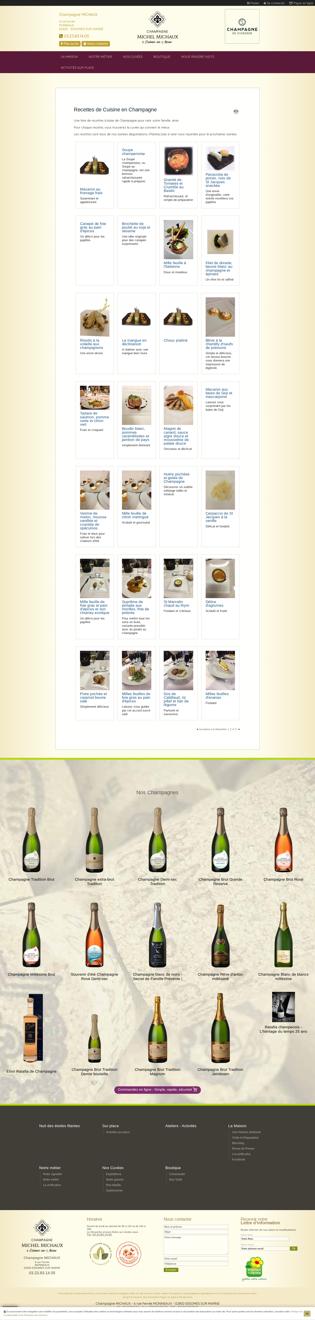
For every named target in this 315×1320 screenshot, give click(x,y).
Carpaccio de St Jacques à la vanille (219, 517)
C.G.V (219, 1293)
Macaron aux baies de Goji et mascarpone (219, 393)
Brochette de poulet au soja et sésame (136, 227)
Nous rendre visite (197, 57)
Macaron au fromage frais (91, 191)
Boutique (161, 57)
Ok (307, 1314)
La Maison (69, 57)
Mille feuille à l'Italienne (175, 265)
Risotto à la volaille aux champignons (91, 344)
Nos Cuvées (133, 57)
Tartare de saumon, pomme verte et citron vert (94, 418)
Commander (177, 1174)
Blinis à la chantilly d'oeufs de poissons (219, 344)
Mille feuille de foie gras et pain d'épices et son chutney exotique (94, 607)
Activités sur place (77, 67)
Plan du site (137, 1293)
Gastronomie (114, 1190)
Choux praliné (175, 340)
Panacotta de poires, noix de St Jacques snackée (218, 179)
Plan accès (71, 43)
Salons (228, 1293)
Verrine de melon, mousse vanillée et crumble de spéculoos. (93, 520)
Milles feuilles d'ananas (217, 695)
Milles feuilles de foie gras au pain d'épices (136, 697)
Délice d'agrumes (214, 603)
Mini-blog (238, 1143)
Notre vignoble (52, 1174)
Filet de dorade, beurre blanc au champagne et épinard (219, 268)
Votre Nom (247, 1234)
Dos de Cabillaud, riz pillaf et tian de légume (176, 699)
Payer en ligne (168, 1297)
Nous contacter (97, 43)
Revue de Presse (243, 1148)
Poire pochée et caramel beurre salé (93, 697)
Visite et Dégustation (245, 1137)
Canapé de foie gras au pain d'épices (93, 227)
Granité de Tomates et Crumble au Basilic (174, 185)
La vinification (52, 1185)
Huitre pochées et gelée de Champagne (177, 477)
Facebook (238, 1159)
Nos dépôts (113, 1185)
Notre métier (100, 57)
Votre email (247, 1244)
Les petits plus (241, 1154)
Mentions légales (119, 1293)
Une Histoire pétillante (246, 1132)
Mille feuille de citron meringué (135, 515)
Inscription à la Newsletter (184, 1293)
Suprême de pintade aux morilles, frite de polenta (135, 607)
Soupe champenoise (133, 151)
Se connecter (242, 1293)
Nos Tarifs (175, 1179)
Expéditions (113, 1174)
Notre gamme (115, 1179)
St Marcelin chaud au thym (176, 603)
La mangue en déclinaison (134, 342)
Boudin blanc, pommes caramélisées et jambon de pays (135, 434)
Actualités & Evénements (74, 1293)
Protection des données (144, 1297)
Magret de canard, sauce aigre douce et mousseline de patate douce (176, 435)
